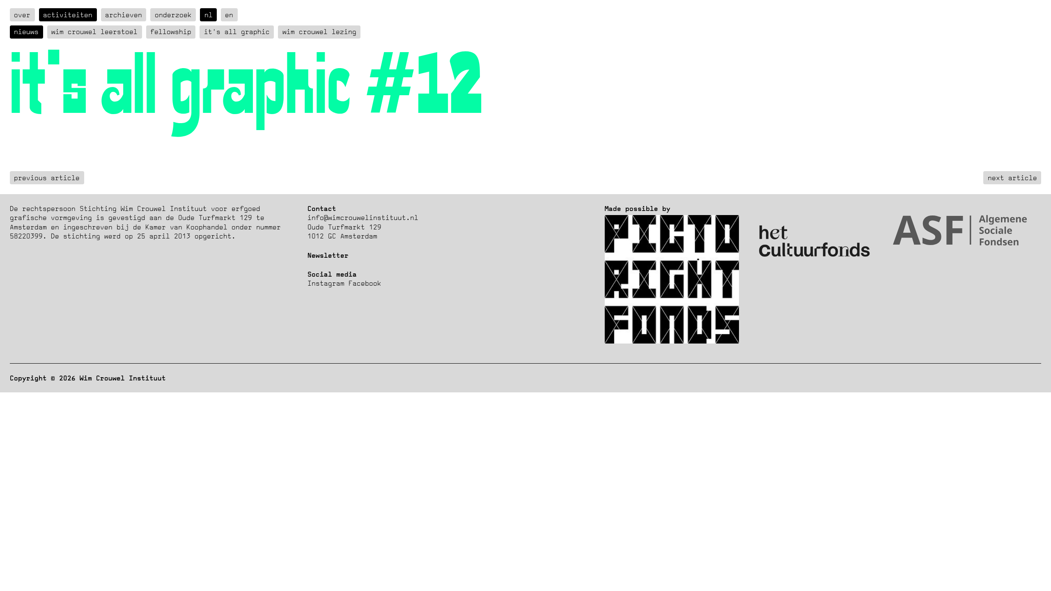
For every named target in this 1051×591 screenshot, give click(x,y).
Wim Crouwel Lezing (319, 31)
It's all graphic (237, 31)
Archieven (123, 15)
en (229, 15)
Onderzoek (173, 15)
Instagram (325, 283)
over (22, 15)
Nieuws (26, 31)
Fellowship (170, 31)
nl (208, 15)
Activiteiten (67, 15)
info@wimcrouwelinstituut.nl (362, 217)
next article (1012, 178)
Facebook (365, 283)
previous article (47, 178)
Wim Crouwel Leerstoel (94, 31)
